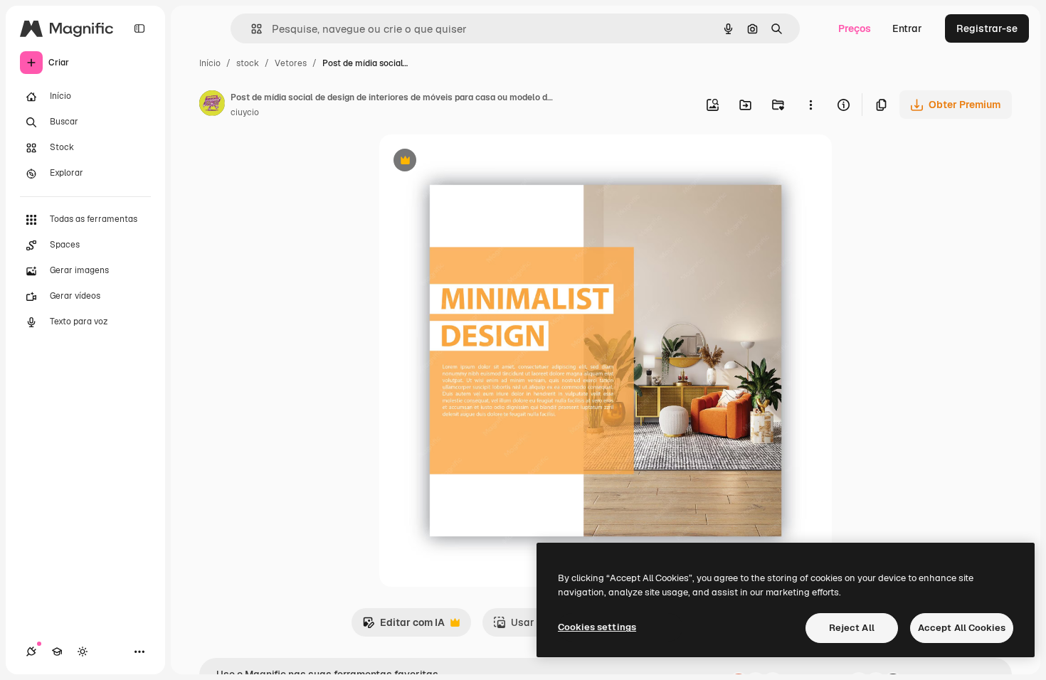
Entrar (907, 28)
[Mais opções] (810, 104)
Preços (854, 28)
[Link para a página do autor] (212, 105)
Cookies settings (597, 627)
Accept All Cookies (961, 628)
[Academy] (57, 651)
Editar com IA (403, 626)
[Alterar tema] (82, 651)
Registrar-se (987, 28)
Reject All (852, 628)
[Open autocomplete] (250, 28)
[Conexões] (31, 651)
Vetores (291, 63)
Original (470, 162)
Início (210, 63)
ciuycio (245, 112)
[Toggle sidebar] (139, 28)
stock (247, 63)
